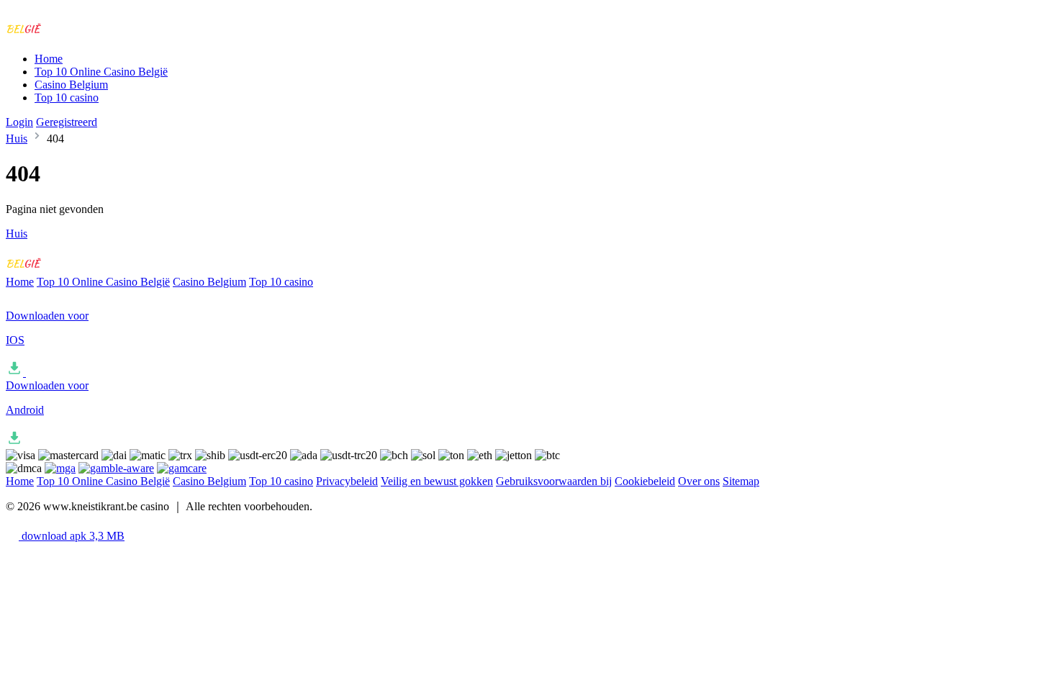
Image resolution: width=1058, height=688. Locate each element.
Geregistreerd (66, 122)
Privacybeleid (347, 481)
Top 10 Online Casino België (101, 71)
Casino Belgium (71, 84)
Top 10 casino (67, 97)
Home (49, 59)
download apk (72, 536)
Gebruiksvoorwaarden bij (554, 481)
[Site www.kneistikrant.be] (65, 34)
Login (19, 122)
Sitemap (741, 481)
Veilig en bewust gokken (437, 481)
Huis (16, 138)
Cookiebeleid (645, 481)
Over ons (699, 481)
